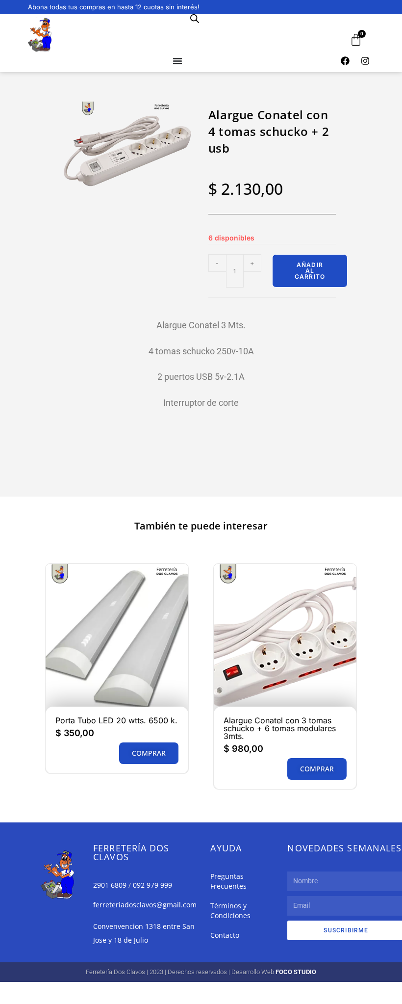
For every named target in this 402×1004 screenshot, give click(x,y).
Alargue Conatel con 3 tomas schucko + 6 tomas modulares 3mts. (280, 728)
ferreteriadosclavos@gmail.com (145, 904)
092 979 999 (152, 885)
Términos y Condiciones (230, 910)
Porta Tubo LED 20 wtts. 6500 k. (116, 720)
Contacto (224, 935)
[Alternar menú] (177, 61)
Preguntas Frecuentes (228, 881)
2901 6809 (109, 885)
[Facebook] (345, 61)
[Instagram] (365, 61)
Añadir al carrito (310, 270)
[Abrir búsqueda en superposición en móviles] (195, 18)
